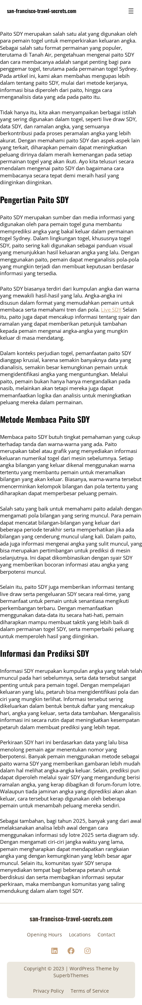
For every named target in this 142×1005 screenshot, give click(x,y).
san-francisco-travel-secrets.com (41, 10)
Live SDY (111, 309)
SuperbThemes (71, 975)
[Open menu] (131, 11)
